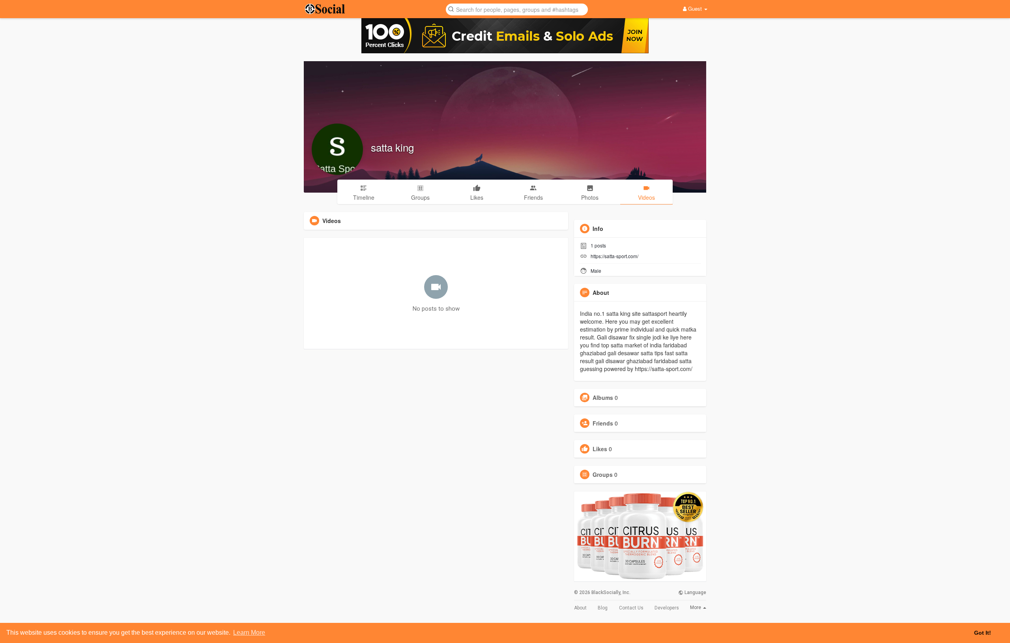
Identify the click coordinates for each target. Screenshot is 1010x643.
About (580, 608)
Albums (603, 397)
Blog (603, 608)
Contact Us (631, 608)
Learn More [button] (249, 632)
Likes (600, 449)
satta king (392, 147)
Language (694, 592)
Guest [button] (694, 8)
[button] (517, 8)
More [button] (696, 607)
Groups (603, 474)
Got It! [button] (982, 633)
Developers (667, 608)
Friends (603, 423)
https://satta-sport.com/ (614, 256)
